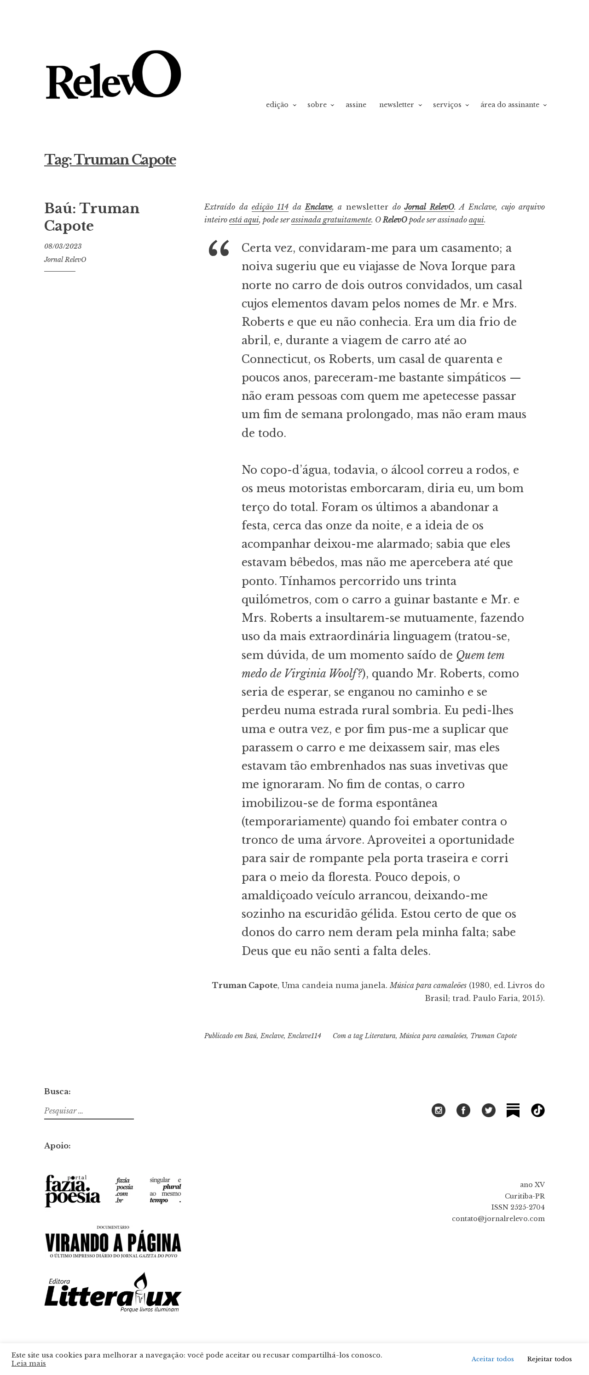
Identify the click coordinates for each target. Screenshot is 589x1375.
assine (356, 105)
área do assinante (509, 105)
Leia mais (29, 1363)
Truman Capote (493, 1036)
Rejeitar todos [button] (549, 1359)
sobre (317, 105)
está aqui (244, 219)
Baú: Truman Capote (92, 217)
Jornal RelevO (65, 260)
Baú (251, 1036)
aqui (476, 219)
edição (277, 105)
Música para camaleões (433, 1036)
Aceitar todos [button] (493, 1359)
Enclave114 (304, 1036)
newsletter (396, 105)
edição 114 (270, 206)
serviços (447, 105)
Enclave (318, 206)
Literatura (380, 1036)
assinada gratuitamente (331, 219)
